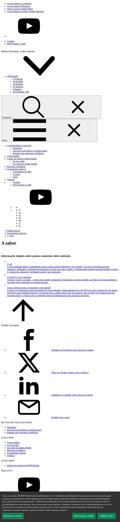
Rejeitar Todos (106, 516)
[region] (60, 507)
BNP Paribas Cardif (16, 44)
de (18, 86)
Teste (15, 177)
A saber (16, 174)
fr (18, 79)
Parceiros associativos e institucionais (30, 151)
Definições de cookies (13, 516)
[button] (34, 76)
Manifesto (17, 148)
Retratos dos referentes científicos (28, 153)
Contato (10, 41)
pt (19, 218)
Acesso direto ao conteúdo (19, 3)
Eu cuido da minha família (25, 164)
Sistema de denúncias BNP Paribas (23, 465)
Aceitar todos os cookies (84, 516)
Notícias (11, 179)
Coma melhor (13, 156)
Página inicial (13, 230)
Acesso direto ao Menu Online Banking (25, 11)
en (18, 81)
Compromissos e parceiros (19, 145)
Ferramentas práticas (16, 169)
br (21, 92)
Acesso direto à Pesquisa (18, 6)
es (18, 84)
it (17, 89)
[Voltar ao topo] (23, 320)
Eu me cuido (19, 161)
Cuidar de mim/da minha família (22, 158)
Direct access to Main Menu (20, 9)
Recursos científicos (16, 166)
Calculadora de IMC (22, 172)
